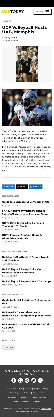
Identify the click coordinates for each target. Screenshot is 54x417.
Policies (27, 393)
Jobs (44, 388)
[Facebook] (13, 380)
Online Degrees (15, 393)
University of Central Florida (27, 372)
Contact (28, 388)
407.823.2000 (46, 409)
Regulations (25, 397)
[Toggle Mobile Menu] (51, 3)
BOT (20, 388)
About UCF (11, 388)
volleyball (8, 347)
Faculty (37, 388)
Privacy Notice (38, 393)
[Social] (27, 380)
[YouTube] (33, 380)
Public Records (12, 397)
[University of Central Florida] (22, 3)
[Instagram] (40, 380)
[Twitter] (20, 380)
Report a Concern (39, 397)
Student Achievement (21, 401)
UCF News (36, 401)
